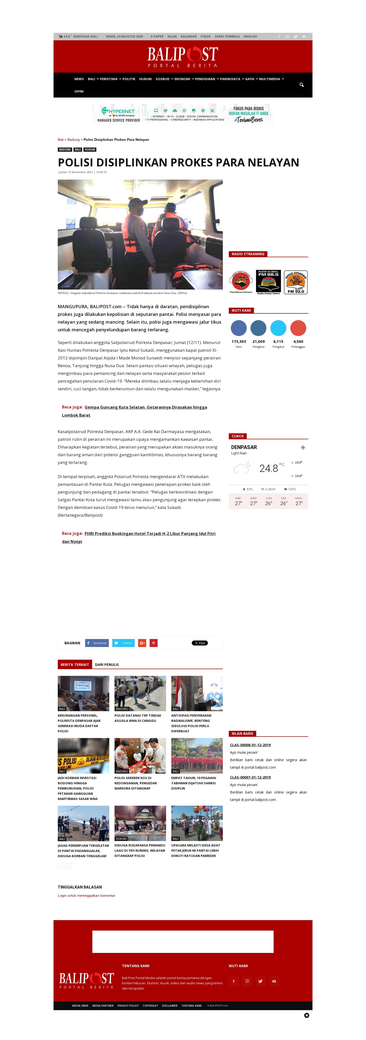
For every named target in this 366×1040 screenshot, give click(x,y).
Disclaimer (170, 1005)
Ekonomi (182, 79)
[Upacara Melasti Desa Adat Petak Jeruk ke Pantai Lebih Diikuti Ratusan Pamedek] (197, 823)
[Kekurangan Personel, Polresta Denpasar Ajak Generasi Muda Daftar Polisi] (83, 693)
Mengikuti (258, 322)
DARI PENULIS (107, 664)
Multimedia (269, 79)
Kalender (189, 36)
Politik (128, 79)
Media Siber (80, 1005)
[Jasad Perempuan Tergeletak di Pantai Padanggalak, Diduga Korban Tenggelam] (83, 823)
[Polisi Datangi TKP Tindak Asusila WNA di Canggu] (140, 693)
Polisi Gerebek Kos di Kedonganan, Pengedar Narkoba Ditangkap (136, 783)
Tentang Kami (191, 1005)
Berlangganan (300, 322)
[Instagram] (287, 36)
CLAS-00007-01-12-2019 (250, 746)
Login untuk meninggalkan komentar (86, 895)
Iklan (172, 36)
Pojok (206, 36)
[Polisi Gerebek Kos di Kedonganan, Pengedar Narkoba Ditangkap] (140, 755)
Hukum (145, 79)
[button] (301, 85)
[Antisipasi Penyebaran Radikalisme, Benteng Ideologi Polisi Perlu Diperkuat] (197, 693)
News (79, 79)
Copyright (150, 1005)
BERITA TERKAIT (75, 664)
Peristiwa (109, 79)
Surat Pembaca (227, 36)
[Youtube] (303, 36)
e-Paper (157, 36)
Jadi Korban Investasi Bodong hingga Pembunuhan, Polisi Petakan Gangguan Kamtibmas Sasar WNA (78, 788)
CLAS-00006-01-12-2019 (250, 779)
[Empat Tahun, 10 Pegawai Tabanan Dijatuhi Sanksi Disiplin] (197, 755)
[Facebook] (279, 36)
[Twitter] (295, 36)
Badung (73, 140)
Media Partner (103, 1005)
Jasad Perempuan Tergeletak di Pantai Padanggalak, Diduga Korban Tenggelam (83, 850)
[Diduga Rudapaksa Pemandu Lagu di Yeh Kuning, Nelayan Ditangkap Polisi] (140, 823)
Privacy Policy (128, 1005)
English (250, 36)
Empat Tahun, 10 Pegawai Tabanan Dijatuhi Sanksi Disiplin (193, 783)
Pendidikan (205, 79)
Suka (239, 322)
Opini (79, 91)
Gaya (249, 79)
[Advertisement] (183, 16)
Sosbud (163, 79)
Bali (91, 79)
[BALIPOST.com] (183, 57)
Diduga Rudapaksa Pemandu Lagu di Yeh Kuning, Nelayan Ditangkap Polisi (140, 850)
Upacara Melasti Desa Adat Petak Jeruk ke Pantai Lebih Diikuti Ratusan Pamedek (195, 850)
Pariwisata (230, 79)
